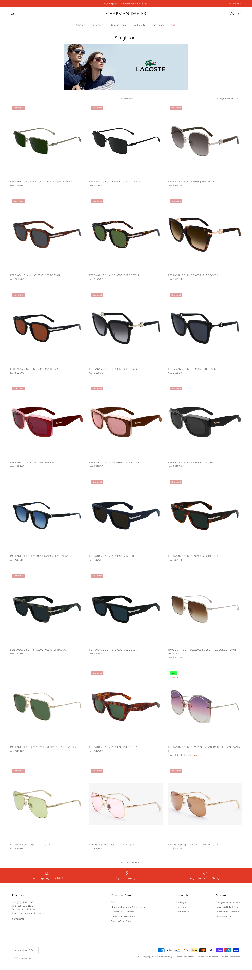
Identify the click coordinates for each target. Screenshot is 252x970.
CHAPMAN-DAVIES (26, 958)
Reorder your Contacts (122, 911)
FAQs (113, 902)
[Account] (231, 14)
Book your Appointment (227, 902)
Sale (173, 24)
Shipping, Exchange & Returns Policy (130, 907)
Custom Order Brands (122, 921)
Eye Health (139, 24)
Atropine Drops (223, 916)
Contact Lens (118, 24)
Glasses (80, 24)
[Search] (12, 14)
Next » (135, 862)
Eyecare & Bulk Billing (226, 907)
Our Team (181, 907)
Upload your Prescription (123, 916)
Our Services (182, 911)
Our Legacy (158, 24)
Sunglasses (98, 24)
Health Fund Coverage (227, 911)
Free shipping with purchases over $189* (126, 3)
